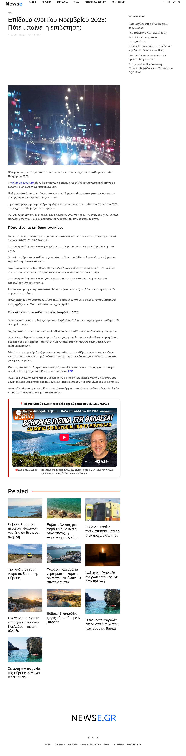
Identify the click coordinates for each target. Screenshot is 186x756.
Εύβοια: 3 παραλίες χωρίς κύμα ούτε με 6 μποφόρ (63, 618)
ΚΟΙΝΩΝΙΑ (46, 2)
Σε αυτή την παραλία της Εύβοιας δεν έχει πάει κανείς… (24, 673)
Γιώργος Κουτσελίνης (16, 35)
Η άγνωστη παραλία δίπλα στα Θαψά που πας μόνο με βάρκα (101, 624)
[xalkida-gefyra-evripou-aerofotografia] (64, 553)
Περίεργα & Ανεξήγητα (95, 2)
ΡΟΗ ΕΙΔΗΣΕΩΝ (118, 2)
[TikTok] (174, 3)
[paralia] (25, 508)
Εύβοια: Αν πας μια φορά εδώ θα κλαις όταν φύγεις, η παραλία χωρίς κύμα (63, 531)
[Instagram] (168, 3)
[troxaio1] (25, 553)
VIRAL (76, 2)
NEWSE (11, 12)
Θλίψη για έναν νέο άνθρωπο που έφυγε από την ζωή (101, 577)
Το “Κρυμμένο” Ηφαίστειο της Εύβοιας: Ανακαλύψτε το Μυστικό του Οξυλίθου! (151, 68)
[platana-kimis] (25, 600)
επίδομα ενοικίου (22, 182)
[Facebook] (164, 3)
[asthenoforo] (102, 509)
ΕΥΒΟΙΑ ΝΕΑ (62, 2)
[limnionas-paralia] (64, 598)
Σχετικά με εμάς (134, 744)
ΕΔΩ (70, 371)
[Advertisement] (30, 61)
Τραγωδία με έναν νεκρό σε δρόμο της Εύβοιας (23, 573)
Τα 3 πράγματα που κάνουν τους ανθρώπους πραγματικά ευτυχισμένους (147, 37)
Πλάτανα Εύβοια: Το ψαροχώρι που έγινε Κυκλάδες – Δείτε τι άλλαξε (23, 624)
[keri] (102, 555)
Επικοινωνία (118, 744)
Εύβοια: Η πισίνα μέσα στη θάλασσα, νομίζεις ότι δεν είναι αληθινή (23, 530)
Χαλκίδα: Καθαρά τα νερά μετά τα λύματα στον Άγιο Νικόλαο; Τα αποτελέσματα (64, 575)
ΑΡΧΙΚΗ (32, 2)
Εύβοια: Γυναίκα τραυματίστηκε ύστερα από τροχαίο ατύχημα (102, 531)
